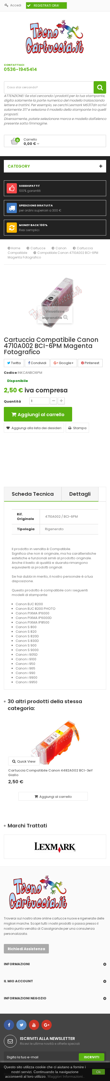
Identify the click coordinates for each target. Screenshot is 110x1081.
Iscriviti (91, 1057)
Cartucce (37, 248)
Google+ (66, 363)
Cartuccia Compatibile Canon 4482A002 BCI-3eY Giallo (50, 772)
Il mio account (18, 981)
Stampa (79, 428)
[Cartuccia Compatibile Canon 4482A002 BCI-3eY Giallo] (55, 742)
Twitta (15, 363)
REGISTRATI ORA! (46, 5)
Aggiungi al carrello (55, 796)
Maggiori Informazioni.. (66, 1076)
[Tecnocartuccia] (55, 36)
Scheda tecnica (33, 494)
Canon (61, 248)
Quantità (12, 401)
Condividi (38, 363)
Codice (10, 372)
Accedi (15, 5)
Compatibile (17, 253)
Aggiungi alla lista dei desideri (36, 428)
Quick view (26, 761)
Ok (98, 1072)
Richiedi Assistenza (26, 948)
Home (15, 248)
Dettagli (80, 494)
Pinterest (91, 363)
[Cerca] (100, 87)
